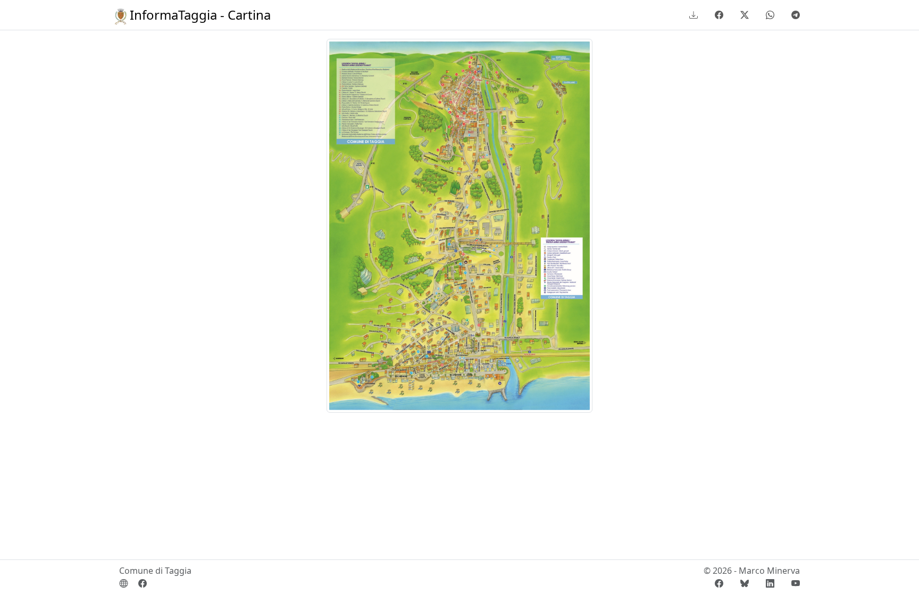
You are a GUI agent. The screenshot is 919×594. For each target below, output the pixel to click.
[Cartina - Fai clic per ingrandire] (459, 225)
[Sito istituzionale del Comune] (123, 583)
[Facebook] (719, 583)
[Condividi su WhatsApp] (770, 15)
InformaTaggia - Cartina (199, 14)
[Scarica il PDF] (693, 15)
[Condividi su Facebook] (719, 15)
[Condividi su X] (744, 15)
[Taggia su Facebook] (138, 583)
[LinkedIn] (770, 583)
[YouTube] (791, 583)
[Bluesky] (744, 583)
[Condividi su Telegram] (793, 15)
